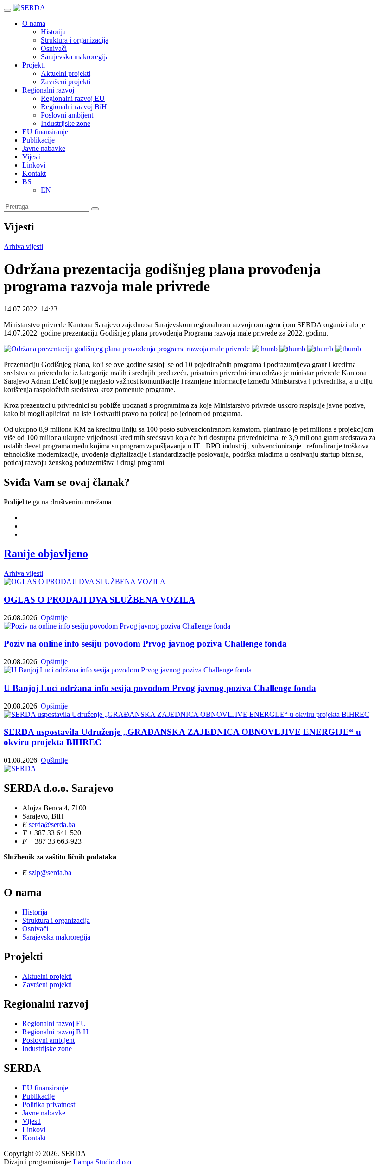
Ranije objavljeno (46, 554)
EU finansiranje (45, 132)
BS (27, 182)
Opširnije (54, 618)
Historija (53, 32)
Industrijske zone (65, 123)
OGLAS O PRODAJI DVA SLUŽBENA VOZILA (99, 599)
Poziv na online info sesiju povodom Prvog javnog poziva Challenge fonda (145, 643)
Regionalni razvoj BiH (74, 107)
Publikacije (38, 140)
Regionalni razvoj (48, 90)
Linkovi (33, 165)
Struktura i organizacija (74, 40)
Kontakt (34, 173)
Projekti (33, 65)
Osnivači (54, 48)
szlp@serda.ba (50, 873)
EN (47, 190)
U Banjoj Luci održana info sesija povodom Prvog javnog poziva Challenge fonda (160, 688)
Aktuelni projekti (65, 73)
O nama (33, 23)
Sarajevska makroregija (75, 57)
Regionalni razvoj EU (73, 98)
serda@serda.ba (52, 824)
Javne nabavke (43, 148)
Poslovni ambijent (67, 115)
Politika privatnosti (49, 1104)
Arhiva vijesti (23, 246)
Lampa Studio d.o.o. (103, 1162)
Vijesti (31, 157)
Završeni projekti (65, 82)
